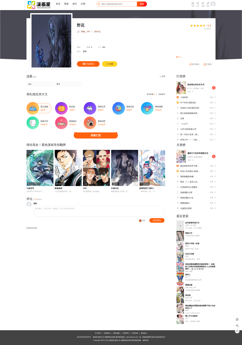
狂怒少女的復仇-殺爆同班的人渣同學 (195, 171)
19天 (85, 188)
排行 (74, 4)
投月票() (195, 64)
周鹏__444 (85, 31)
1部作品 (97, 31)
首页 (58, 4)
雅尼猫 (188, 295)
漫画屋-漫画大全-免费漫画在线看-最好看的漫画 (125, 340)
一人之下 (184, 124)
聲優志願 (188, 285)
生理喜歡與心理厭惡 (188, 187)
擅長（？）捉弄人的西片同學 (192, 182)
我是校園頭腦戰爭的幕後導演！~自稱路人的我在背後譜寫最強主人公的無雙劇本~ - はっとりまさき (200, 266)
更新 (66, 4)
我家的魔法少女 (186, 198)
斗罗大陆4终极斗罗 (188, 129)
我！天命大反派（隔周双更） (192, 134)
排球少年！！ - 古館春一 (190, 140)
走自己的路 (189, 254)
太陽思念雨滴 (186, 208)
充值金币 (162, 94)
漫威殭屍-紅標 (186, 192)
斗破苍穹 (30, 188)
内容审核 (135, 333)
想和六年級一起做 (192, 243)
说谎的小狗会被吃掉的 (189, 108)
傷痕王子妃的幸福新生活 (197, 153)
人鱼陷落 (184, 97)
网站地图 (116, 333)
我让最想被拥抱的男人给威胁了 (193, 113)
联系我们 (107, 333)
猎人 (30, 84)
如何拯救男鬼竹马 (192, 223)
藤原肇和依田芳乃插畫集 (190, 166)
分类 (83, 4)
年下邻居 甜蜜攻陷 (188, 102)
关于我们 (98, 333)
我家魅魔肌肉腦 (186, 176)
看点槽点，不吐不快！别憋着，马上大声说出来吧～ (55, 209)
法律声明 (126, 333)
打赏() (209, 64)
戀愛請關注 (185, 203)
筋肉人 (188, 274)
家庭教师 (58, 188)
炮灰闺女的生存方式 (195, 84)
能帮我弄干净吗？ (147, 188)
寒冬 (58, 84)
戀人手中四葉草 (191, 316)
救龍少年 (188, 233)
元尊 (182, 118)
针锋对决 (115, 188)
